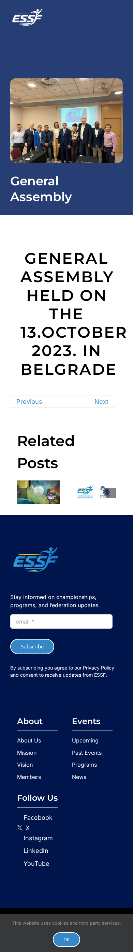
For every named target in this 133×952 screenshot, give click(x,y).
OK (66, 939)
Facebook (38, 817)
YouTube (35, 863)
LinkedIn (35, 850)
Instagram (37, 838)
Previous (29, 401)
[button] (22, 493)
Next (101, 401)
